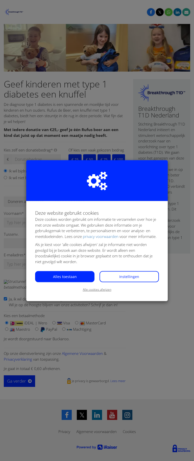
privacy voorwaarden (100, 236)
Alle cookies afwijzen (97, 290)
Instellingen (129, 276)
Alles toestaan (65, 276)
